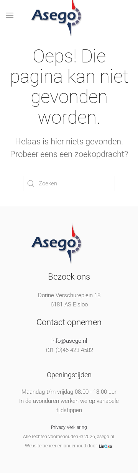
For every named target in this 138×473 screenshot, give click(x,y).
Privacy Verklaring (69, 427)
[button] (9, 15)
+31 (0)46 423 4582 (69, 350)
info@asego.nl (69, 340)
